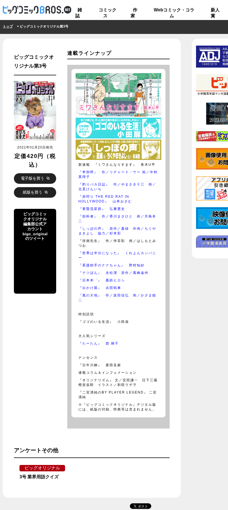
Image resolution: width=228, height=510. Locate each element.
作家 (134, 13)
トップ (8, 26)
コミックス (108, 13)
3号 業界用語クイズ (39, 476)
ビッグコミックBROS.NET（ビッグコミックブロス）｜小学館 (37, 10)
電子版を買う (33, 178)
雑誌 (78, 13)
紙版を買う (33, 192)
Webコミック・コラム (174, 13)
